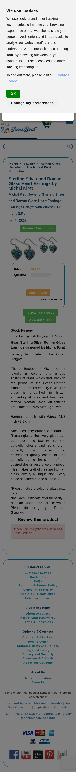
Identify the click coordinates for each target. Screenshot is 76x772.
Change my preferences (32, 103)
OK (13, 94)
